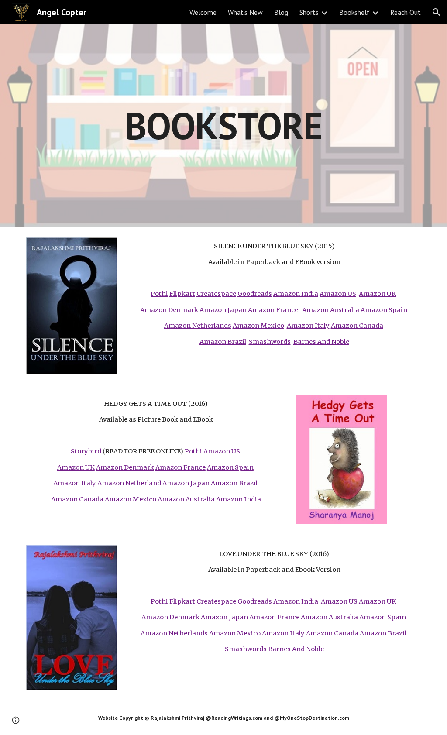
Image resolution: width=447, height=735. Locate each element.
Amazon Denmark (169, 310)
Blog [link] (281, 12)
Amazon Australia (330, 310)
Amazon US (338, 294)
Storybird (86, 451)
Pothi (159, 294)
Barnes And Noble (321, 342)
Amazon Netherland (129, 483)
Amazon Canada (357, 326)
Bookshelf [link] (354, 12)
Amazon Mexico (258, 326)
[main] (223, 125)
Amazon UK (377, 294)
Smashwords (270, 342)
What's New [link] (245, 12)
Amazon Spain (384, 310)
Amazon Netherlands (197, 326)
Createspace (216, 294)
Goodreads (254, 294)
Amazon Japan (223, 310)
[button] (436, 12)
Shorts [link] (309, 12)
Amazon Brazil (222, 342)
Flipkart (182, 294)
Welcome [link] (203, 12)
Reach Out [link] (405, 12)
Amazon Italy (308, 326)
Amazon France (273, 310)
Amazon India (295, 294)
